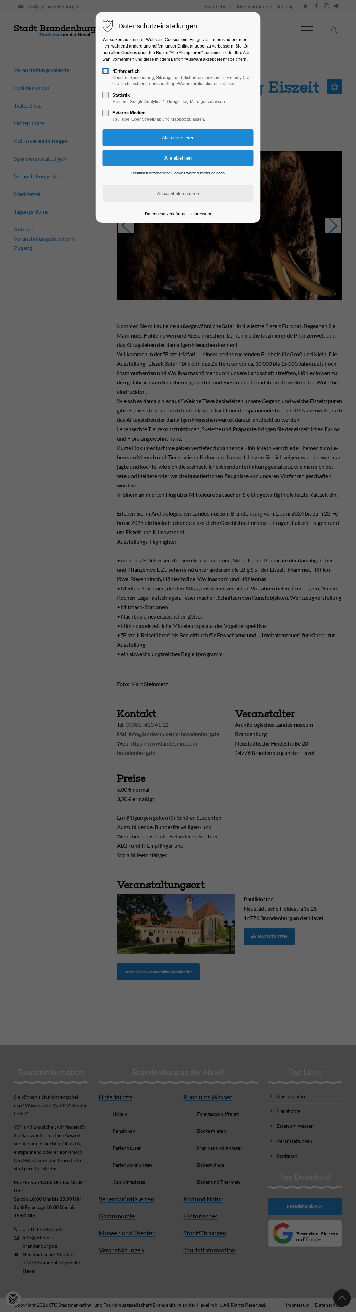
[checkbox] (106, 71)
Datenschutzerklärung (166, 214)
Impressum (200, 214)
